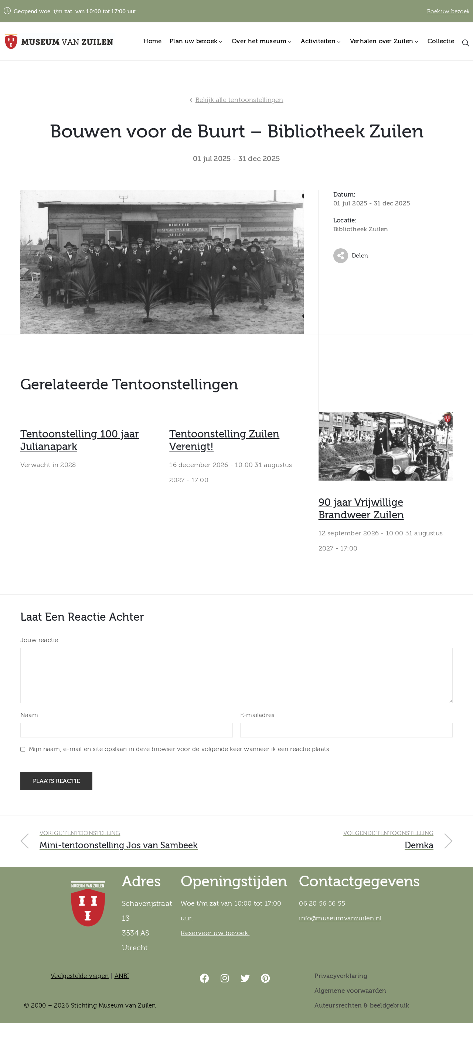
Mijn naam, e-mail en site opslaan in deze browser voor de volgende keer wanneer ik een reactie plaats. (179, 749)
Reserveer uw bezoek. (215, 933)
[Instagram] (225, 978)
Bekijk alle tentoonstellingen (239, 100)
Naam (29, 715)
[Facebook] (204, 978)
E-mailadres (257, 715)
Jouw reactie (39, 640)
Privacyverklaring (340, 975)
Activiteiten (318, 41)
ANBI (122, 975)
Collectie (441, 41)
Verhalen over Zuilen (381, 41)
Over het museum (259, 41)
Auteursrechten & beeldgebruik (361, 1005)
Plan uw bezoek (193, 41)
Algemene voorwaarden (350, 990)
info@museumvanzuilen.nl (340, 918)
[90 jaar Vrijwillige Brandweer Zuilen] (386, 445)
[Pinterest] (265, 978)
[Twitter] (245, 978)
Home (152, 41)
